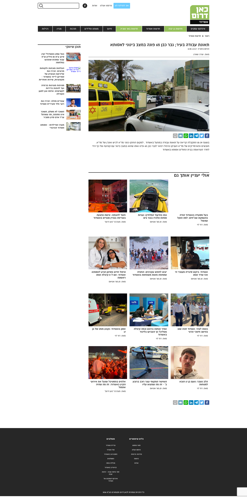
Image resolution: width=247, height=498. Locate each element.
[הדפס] (175, 135)
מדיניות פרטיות (136, 454)
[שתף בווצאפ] (186, 135)
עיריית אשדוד (110, 445)
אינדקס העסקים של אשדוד (111, 480)
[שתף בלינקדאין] (191, 135)
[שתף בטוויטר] (201, 135)
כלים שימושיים (136, 439)
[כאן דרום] (195, 12)
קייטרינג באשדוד (111, 467)
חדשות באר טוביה (129, 29)
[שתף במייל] (180, 135)
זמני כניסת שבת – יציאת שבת (110, 473)
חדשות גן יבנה (175, 29)
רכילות (45, 29)
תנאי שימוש (136, 445)
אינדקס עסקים (198, 29)
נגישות (136, 458)
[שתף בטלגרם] (196, 135)
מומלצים (110, 439)
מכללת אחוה (110, 463)
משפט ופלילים (91, 29)
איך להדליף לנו (122, 6)
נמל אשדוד (110, 450)
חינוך (109, 29)
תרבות (73, 29)
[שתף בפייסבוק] (85, 6)
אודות (94, 6)
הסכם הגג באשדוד (110, 454)
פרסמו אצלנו (106, 6)
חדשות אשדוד (153, 29)
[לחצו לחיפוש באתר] (41, 6)
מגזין (59, 29)
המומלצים (110, 458)
